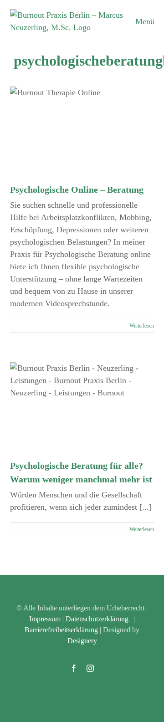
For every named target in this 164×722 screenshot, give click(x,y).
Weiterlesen (141, 326)
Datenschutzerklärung (97, 619)
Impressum (45, 619)
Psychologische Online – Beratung (77, 189)
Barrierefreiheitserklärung (61, 630)
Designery (82, 641)
